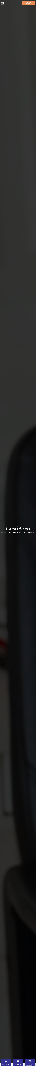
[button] (2, 3)
